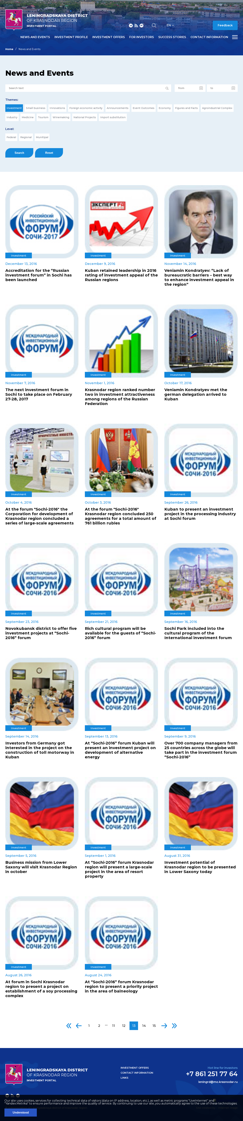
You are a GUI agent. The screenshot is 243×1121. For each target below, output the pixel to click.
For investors (141, 37)
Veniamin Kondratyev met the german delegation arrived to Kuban (195, 394)
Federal (11, 137)
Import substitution (113, 117)
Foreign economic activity (85, 108)
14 (144, 1026)
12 (123, 1026)
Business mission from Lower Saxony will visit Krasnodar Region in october (41, 867)
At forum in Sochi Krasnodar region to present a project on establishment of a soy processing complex (41, 989)
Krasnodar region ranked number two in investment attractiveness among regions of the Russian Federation (120, 397)
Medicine (28, 117)
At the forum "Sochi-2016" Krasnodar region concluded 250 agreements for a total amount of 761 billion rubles (120, 516)
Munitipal (42, 137)
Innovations (57, 108)
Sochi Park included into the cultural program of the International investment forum (198, 633)
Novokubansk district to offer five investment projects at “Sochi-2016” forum (41, 633)
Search (19, 152)
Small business (35, 108)
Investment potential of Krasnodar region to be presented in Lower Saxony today (200, 867)
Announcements (117, 108)
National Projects (84, 117)
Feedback (225, 25)
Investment (14, 108)
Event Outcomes (143, 108)
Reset (49, 152)
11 (113, 1026)
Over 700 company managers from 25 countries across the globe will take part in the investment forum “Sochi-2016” (200, 750)
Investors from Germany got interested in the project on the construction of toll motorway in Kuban (39, 750)
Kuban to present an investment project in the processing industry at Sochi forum (200, 514)
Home (9, 49)
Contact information (209, 37)
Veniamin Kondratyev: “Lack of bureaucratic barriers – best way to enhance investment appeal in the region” (199, 277)
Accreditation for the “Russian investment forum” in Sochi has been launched (38, 275)
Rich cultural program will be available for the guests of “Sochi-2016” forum (120, 633)
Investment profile (71, 37)
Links (124, 1077)
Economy (165, 108)
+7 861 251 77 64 (212, 1074)
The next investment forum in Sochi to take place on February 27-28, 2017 (38, 394)
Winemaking (61, 117)
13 (134, 1026)
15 (154, 1026)
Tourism (43, 117)
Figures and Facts (186, 108)
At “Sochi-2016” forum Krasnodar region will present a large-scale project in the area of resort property (119, 869)
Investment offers (108, 37)
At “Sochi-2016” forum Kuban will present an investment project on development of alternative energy (120, 750)
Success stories (172, 37)
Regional (26, 137)
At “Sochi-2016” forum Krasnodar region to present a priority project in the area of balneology (121, 987)
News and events (35, 37)
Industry (12, 117)
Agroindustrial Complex (217, 108)
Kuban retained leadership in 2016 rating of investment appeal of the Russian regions (121, 275)
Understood (21, 1112)
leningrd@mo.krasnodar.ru (218, 1082)
